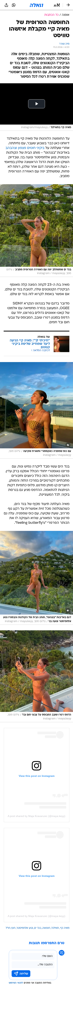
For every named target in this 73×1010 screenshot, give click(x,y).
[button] (57, 5)
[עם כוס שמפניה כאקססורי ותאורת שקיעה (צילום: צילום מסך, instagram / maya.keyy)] (36, 410)
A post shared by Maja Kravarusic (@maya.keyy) (36, 816)
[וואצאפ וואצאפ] (14, 5)
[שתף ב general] (6, 5)
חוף (13, 928)
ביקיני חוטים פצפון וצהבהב (24, 148)
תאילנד (55, 928)
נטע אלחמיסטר (24, 928)
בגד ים (37, 928)
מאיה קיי (64, 928)
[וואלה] (36, 5)
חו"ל (8, 928)
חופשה (46, 928)
